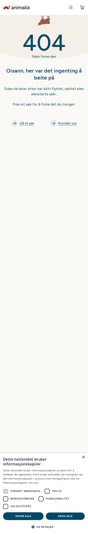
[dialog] (44, 493)
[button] (44, 526)
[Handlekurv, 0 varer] (82, 7)
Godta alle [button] (23, 516)
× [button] (83, 457)
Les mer (33, 482)
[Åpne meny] (70, 7)
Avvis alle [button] (65, 516)
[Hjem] (16, 7)
